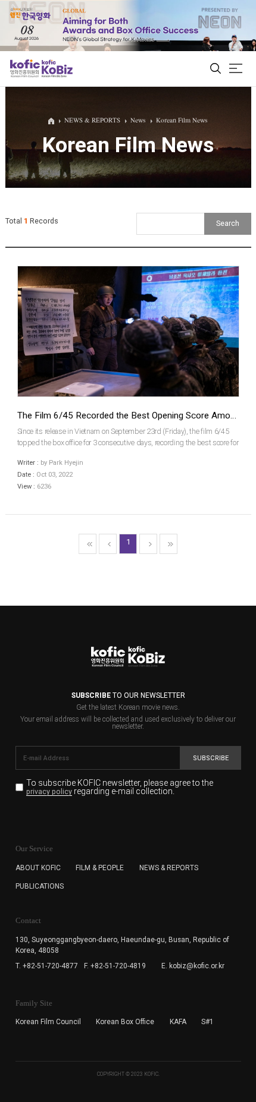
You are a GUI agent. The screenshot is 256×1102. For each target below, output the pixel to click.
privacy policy (49, 792)
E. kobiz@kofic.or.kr (192, 966)
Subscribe (211, 758)
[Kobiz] (56, 68)
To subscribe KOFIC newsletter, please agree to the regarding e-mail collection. (119, 787)
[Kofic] (25, 68)
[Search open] (215, 69)
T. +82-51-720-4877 (46, 966)
